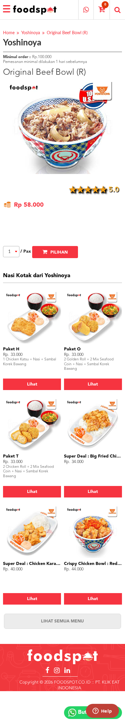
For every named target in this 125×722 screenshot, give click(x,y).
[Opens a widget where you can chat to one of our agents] (102, 711)
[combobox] (11, 251)
